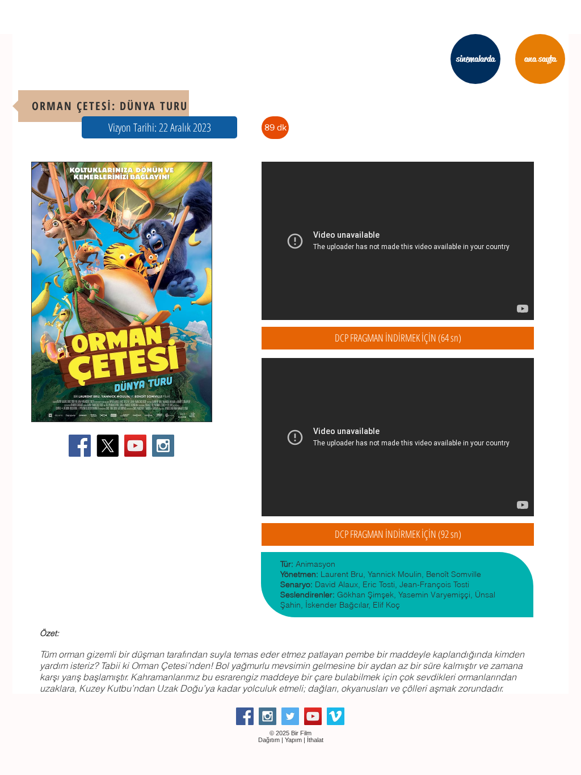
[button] (159, 127)
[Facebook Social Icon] (80, 446)
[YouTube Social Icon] (135, 446)
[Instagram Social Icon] (163, 446)
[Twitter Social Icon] (290, 716)
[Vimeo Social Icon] (335, 716)
